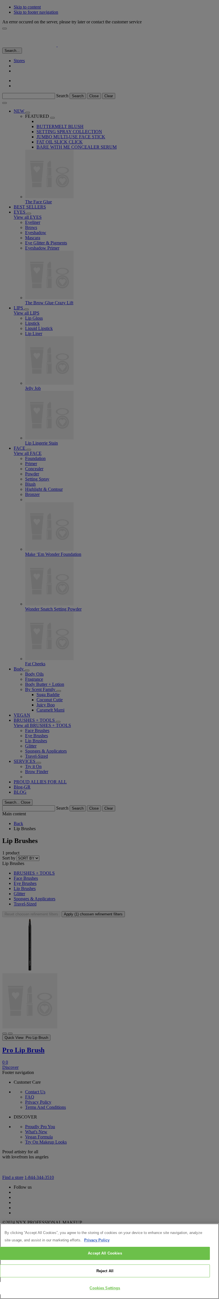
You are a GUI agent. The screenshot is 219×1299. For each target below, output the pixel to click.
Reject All (104, 1271)
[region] (109, 1261)
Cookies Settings (105, 1288)
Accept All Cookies (105, 1253)
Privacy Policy (97, 1240)
